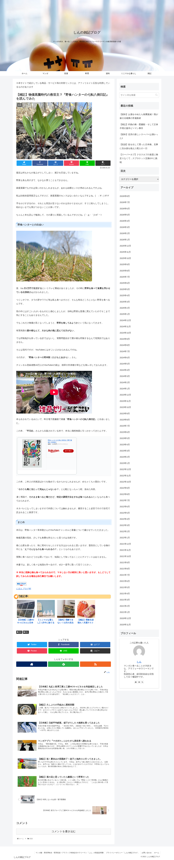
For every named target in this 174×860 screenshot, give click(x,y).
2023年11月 (125, 401)
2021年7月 (125, 575)
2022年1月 (125, 537)
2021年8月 (125, 568)
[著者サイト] (31, 664)
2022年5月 (125, 513)
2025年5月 (125, 289)
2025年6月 (125, 283)
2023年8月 (125, 420)
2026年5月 (125, 215)
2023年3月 (125, 451)
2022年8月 (125, 494)
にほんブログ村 (23, 589)
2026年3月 (125, 227)
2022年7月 (125, 500)
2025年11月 (125, 252)
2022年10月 (125, 482)
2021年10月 (125, 556)
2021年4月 (125, 593)
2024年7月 (125, 351)
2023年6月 (125, 432)
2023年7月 (125, 426)
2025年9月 (125, 264)
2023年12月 (125, 395)
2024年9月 (125, 339)
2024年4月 (125, 370)
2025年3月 (125, 302)
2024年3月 (125, 376)
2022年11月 (125, 475)
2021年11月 (125, 550)
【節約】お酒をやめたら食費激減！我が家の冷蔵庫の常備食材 (139, 116)
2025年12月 (125, 246)
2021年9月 (125, 562)
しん (139, 662)
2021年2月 (125, 606)
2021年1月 (125, 612)
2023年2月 (125, 457)
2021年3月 (125, 600)
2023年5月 (125, 438)
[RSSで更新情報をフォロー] (95, 664)
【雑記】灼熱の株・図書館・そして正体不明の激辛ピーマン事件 (139, 126)
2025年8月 (125, 271)
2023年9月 (125, 413)
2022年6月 (125, 506)
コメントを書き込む (63, 831)
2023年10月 (125, 407)
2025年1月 (125, 314)
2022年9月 (125, 488)
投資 (20, 632)
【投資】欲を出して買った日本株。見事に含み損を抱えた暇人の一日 (139, 146)
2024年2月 (125, 382)
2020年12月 (125, 618)
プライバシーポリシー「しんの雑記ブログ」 (122, 853)
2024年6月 (125, 357)
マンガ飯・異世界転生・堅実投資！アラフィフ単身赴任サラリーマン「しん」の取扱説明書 (70, 853)
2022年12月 (125, 469)
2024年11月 (125, 326)
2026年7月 (125, 202)
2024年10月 (125, 333)
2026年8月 (125, 196)
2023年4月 (125, 444)
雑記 (26, 632)
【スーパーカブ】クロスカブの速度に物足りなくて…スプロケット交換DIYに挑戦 (139, 158)
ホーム (156, 853)
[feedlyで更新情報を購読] (63, 664)
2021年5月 (125, 587)
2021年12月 (125, 544)
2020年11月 (125, 624)
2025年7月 (125, 277)
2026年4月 (125, 221)
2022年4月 (125, 519)
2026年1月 (125, 239)
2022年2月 (125, 531)
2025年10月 (125, 258)
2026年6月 (125, 208)
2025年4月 (125, 295)
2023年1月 (125, 463)
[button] (156, 95)
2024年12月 (125, 320)
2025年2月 (125, 308)
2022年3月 (125, 525)
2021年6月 (125, 581)
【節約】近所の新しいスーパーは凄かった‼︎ (139, 136)
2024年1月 (125, 388)
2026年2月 (125, 233)
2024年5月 (125, 364)
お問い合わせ (147, 853)
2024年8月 (125, 345)
